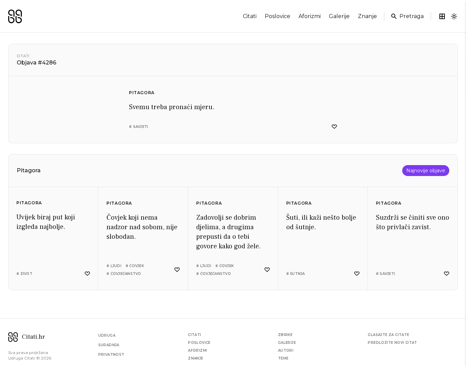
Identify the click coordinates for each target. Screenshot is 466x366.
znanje (367, 16)
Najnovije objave (425, 170)
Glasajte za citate (388, 335)
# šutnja (295, 274)
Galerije (287, 342)
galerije (339, 16)
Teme (283, 358)
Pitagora (142, 92)
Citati (23, 56)
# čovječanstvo (123, 274)
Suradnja (108, 345)
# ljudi (113, 266)
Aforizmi (197, 350)
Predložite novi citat (392, 342)
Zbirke (285, 335)
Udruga (106, 335)
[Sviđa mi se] (334, 127)
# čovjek (135, 266)
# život (24, 274)
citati (250, 16)
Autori (285, 350)
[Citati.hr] (15, 16)
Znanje (195, 358)
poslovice (277, 16)
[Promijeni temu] (454, 16)
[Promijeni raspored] (442, 16)
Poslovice (199, 342)
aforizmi (309, 16)
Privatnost (111, 354)
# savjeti (138, 127)
